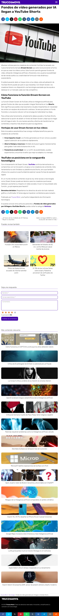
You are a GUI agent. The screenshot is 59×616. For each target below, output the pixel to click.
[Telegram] (32, 19)
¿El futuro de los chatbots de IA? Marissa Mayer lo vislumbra (15, 218)
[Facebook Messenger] (7, 19)
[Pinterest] (16, 19)
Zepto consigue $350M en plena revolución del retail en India (46, 218)
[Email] (37, 19)
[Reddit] (41, 19)
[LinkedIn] (28, 19)
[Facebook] (3, 19)
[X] (11, 19)
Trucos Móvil (15, 197)
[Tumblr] (24, 19)
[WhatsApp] (20, 19)
